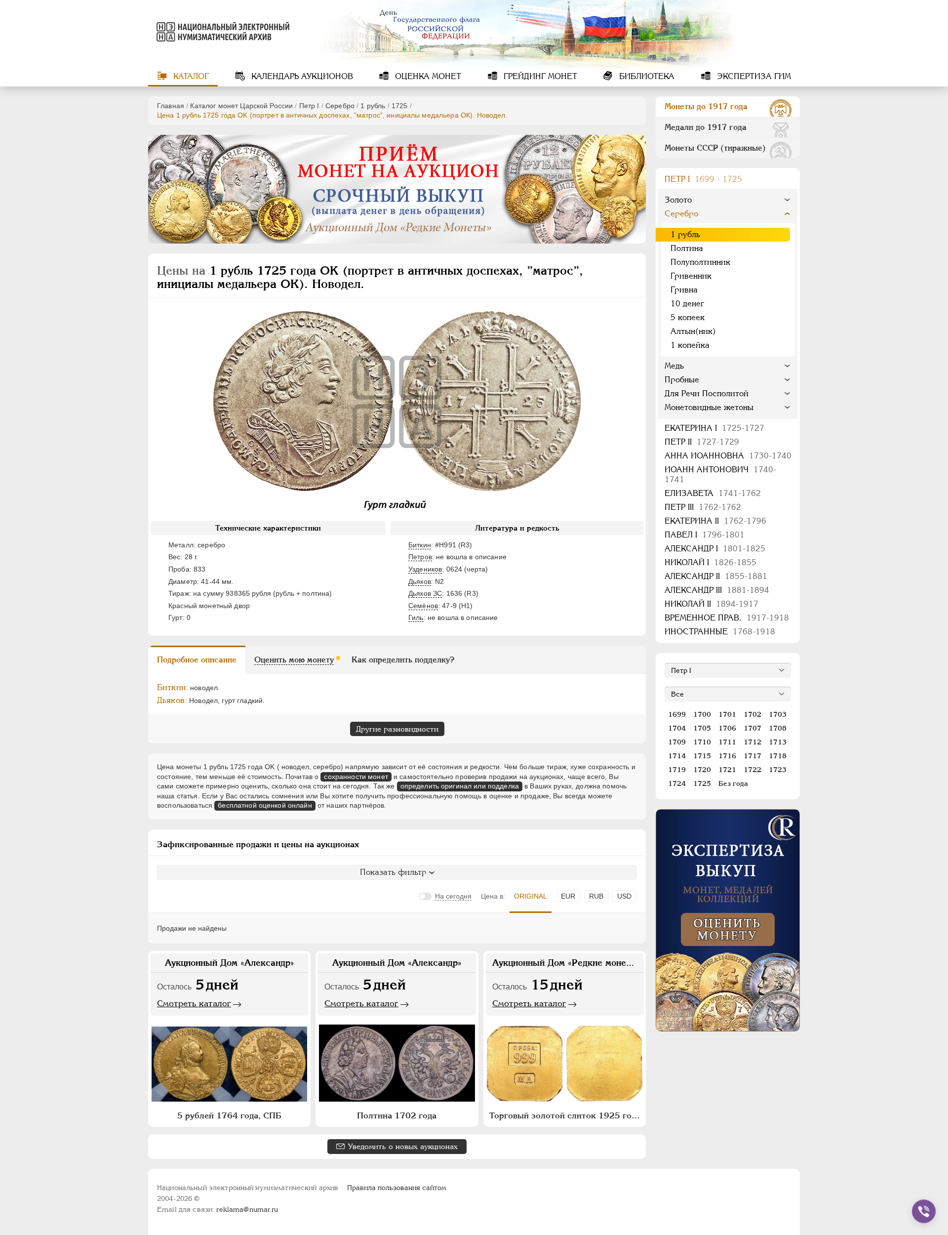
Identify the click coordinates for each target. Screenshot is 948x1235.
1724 (677, 783)
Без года (733, 783)
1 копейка (690, 345)
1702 (752, 714)
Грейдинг (539, 76)
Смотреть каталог (194, 1003)
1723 (778, 770)
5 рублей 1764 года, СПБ (229, 1115)
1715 (702, 756)
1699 (677, 714)
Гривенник (691, 276)
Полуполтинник (700, 262)
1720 (702, 770)
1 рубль (372, 106)
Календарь (301, 76)
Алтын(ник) (693, 331)
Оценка (427, 76)
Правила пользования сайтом (396, 1188)
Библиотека (645, 76)
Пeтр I (309, 106)
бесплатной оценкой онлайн (265, 805)
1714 (677, 756)
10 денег (687, 303)
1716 (727, 756)
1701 (727, 714)
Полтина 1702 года (396, 1115)
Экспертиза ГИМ (752, 76)
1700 (702, 714)
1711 (727, 742)
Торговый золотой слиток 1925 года (564, 1115)
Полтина (687, 248)
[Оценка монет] (728, 920)
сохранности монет (356, 777)
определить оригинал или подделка (459, 786)
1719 (677, 770)
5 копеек (688, 317)
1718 (778, 756)
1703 (778, 714)
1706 (727, 728)
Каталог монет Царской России (241, 106)
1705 (702, 728)
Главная (170, 106)
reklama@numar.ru (247, 1209)
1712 (752, 742)
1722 (752, 770)
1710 (702, 742)
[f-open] (924, 1211)
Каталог (190, 76)
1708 (778, 728)
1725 (400, 106)
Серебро (340, 106)
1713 (778, 742)
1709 (677, 742)
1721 (727, 770)
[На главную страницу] (221, 31)
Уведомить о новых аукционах (403, 1146)
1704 (677, 728)
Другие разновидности (397, 729)
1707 (752, 728)
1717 (752, 756)
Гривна (684, 289)
